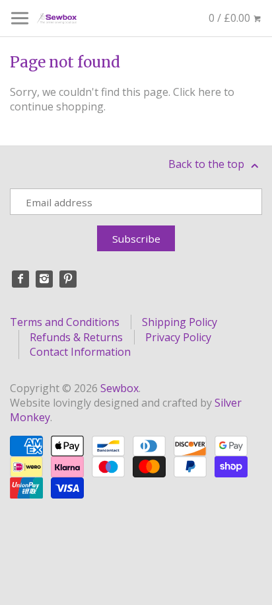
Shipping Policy (179, 322)
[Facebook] (20, 279)
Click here (197, 92)
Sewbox (119, 388)
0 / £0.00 (231, 18)
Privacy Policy (178, 337)
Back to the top (207, 164)
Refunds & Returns (76, 337)
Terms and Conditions (64, 322)
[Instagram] (44, 279)
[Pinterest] (68, 279)
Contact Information (80, 351)
